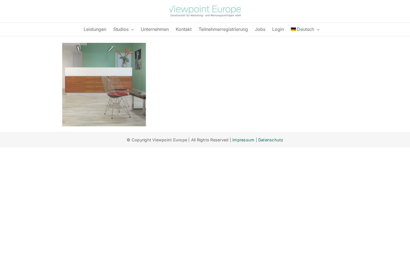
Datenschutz (270, 139)
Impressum (243, 139)
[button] (12, 254)
